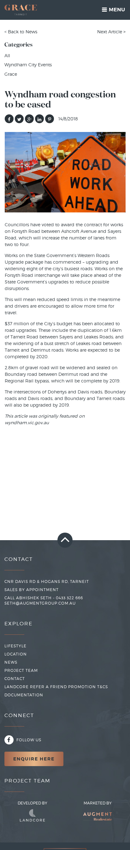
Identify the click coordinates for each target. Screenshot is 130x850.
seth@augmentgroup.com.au (40, 603)
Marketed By (98, 803)
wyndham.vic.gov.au (27, 422)
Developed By (32, 803)
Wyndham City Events (28, 64)
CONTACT (14, 678)
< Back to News (20, 31)
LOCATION (15, 654)
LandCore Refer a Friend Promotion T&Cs (56, 686)
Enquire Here (34, 759)
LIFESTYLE (15, 646)
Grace (10, 74)
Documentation (23, 695)
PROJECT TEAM (21, 670)
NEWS (10, 662)
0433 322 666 (69, 597)
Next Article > (111, 31)
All (7, 55)
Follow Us (28, 740)
